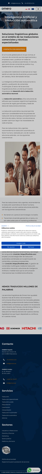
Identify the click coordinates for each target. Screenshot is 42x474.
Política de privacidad (33, 225)
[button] (5, 226)
